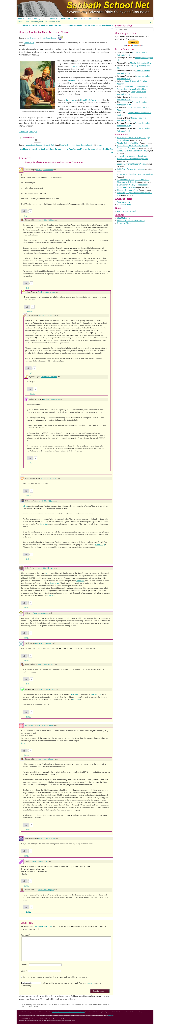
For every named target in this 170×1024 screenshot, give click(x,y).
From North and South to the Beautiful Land (76, 145)
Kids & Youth (33, 18)
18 (104, 545)
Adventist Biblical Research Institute (130, 221)
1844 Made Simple (124, 218)
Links (90, 18)
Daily (27, 22)
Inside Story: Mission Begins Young (130, 169)
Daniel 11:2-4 (70, 100)
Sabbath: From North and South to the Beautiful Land (40, 25)
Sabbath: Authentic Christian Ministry (131, 164)
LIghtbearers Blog (124, 205)
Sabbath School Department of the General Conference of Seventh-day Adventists (68, 1012)
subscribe (91, 983)
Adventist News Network (126, 211)
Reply (26, 216)
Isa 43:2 (24, 743)
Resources (53, 18)
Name (24, 965)
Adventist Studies (124, 202)
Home (20, 22)
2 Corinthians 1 (142, 156)
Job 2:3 (25, 506)
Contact (96, 18)
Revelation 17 (75, 694)
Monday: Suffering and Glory (141, 63)
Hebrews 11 (80, 581)
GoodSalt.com (74, 1018)
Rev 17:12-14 (76, 699)
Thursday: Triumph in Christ (127, 190)
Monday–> (33, 132)
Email (24, 971)
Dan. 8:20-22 (96, 100)
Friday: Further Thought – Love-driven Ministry (135, 174)
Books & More (79, 18)
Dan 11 (47, 573)
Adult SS (21, 18)
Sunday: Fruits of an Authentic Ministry (132, 151)
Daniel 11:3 (72, 80)
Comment (25, 935)
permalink (100, 145)
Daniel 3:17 (99, 545)
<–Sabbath (23, 132)
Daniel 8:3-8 (85, 100)
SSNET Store (65, 18)
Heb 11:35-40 (54, 583)
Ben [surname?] (30, 725)
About (43, 18)
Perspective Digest (124, 223)
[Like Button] (36, 140)
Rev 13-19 (52, 595)
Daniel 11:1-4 (29, 43)
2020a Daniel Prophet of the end (38, 145)
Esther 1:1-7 (73, 66)
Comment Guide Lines (43, 926)
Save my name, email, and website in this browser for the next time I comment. (55, 977)
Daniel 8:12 (43, 524)
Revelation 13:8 (96, 694)
